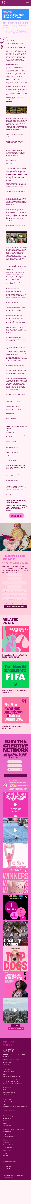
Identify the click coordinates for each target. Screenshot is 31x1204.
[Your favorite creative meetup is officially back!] (15, 933)
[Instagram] (12, 1050)
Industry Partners (9, 1161)
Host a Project (7, 1166)
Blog (4, 1074)
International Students (10, 1101)
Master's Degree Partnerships (13, 1129)
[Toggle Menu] (27, 2)
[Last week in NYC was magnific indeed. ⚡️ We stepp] (15, 1010)
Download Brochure (9, 1092)
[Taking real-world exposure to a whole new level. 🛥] (15, 830)
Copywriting (6, 1120)
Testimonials (7, 1067)
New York (6, 1155)
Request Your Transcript (10, 1079)
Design (5, 1123)
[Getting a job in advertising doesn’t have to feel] (15, 984)
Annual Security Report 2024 (11, 1076)
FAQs (4, 1104)
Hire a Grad (6, 1168)
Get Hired (6, 1064)
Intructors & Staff (8, 1071)
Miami (5, 1153)
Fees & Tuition (7, 1097)
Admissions (7, 1087)
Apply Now (6, 1089)
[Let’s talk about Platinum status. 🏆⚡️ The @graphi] (15, 907)
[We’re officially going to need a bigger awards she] (15, 855)
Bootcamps (7, 1140)
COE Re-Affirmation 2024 (10, 1081)
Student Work (7, 1069)
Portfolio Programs (10, 1116)
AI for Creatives (7, 1147)
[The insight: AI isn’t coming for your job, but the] (15, 804)
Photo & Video (7, 1125)
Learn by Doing (7, 1062)
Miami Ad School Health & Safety (12, 1083)
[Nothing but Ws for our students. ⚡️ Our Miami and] (15, 881)
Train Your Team (7, 1164)
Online (5, 1158)
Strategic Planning (8, 1136)
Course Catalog (7, 1094)
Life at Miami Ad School (11, 1060)
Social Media (6, 1142)
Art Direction (7, 1118)
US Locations (7, 1151)
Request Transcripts (9, 1110)
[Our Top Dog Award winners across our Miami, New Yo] (15, 958)
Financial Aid (7, 1099)
